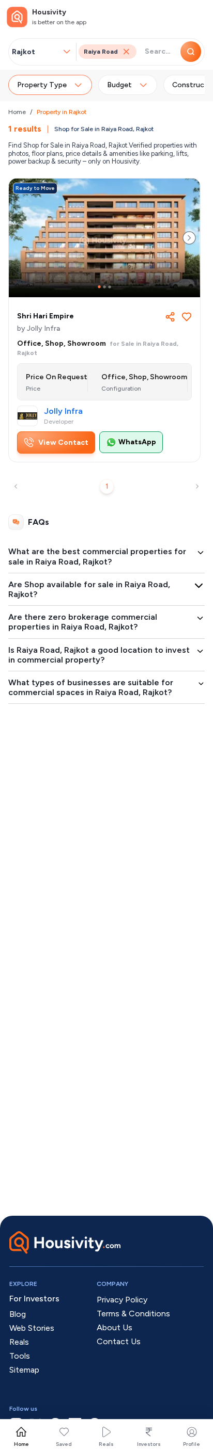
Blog (17, 1314)
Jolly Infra (63, 411)
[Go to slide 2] (104, 286)
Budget (119, 84)
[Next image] (189, 238)
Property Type (42, 84)
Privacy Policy (122, 1299)
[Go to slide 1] (99, 286)
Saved (64, 1444)
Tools (19, 1356)
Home (17, 112)
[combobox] (37, 51)
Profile (191, 1444)
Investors (149, 1444)
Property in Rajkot (61, 112)
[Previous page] (15, 486)
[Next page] (197, 486)
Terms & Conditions (133, 1313)
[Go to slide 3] (109, 286)
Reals (106, 1444)
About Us (114, 1327)
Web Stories (31, 1328)
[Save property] (186, 317)
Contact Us (119, 1341)
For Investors (34, 1298)
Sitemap (24, 1370)
